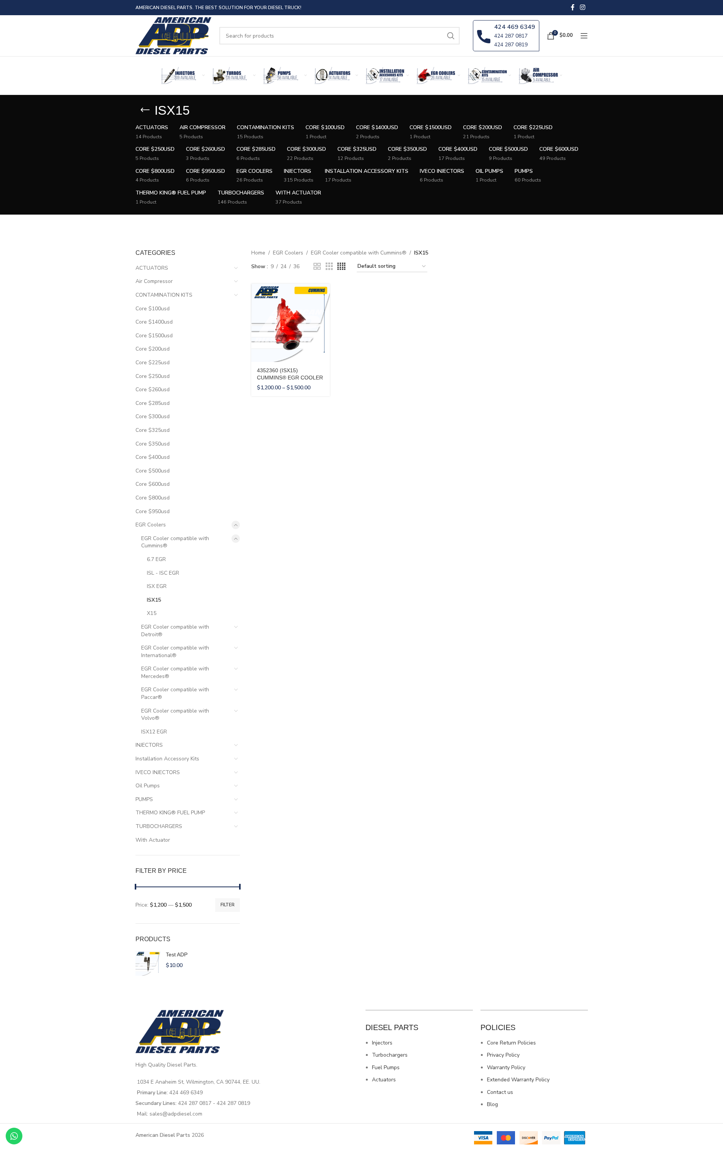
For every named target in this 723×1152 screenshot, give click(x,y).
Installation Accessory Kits (167, 758)
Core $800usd (152, 497)
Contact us (500, 1092)
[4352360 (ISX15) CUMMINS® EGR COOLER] (290, 323)
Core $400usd (152, 457)
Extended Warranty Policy (518, 1079)
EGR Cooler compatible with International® (175, 651)
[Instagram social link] (582, 7)
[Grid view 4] (341, 267)
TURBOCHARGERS (158, 826)
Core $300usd (152, 416)
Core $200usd (152, 348)
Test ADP (176, 954)
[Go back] (144, 110)
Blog (492, 1104)
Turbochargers (390, 1055)
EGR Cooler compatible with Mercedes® (175, 672)
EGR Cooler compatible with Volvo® (175, 714)
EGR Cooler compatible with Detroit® (175, 630)
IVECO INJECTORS (157, 772)
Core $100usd (152, 308)
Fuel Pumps (386, 1067)
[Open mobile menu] (584, 35)
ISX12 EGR (154, 731)
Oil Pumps (147, 785)
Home (258, 252)
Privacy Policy (503, 1055)
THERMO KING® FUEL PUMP (170, 812)
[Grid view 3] (329, 267)
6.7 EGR (156, 559)
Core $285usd (152, 403)
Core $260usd (152, 389)
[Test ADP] (147, 963)
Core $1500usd (154, 335)
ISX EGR (157, 586)
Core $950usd (152, 511)
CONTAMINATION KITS (163, 295)
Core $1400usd (154, 322)
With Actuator (152, 840)
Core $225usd (152, 362)
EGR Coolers (150, 524)
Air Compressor (154, 281)
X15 (151, 613)
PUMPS (144, 799)
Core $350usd (152, 443)
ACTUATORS (151, 268)
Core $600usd (152, 484)
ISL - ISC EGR (163, 573)
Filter (228, 905)
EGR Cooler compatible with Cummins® (175, 542)
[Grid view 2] (317, 267)
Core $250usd (152, 376)
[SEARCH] (451, 35)
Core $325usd (152, 430)
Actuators (384, 1079)
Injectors (382, 1042)
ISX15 (154, 600)
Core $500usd (152, 470)
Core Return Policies (511, 1042)
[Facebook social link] (572, 7)
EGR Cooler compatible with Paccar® (175, 693)
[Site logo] (173, 35)
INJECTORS (149, 745)
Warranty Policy (506, 1067)
